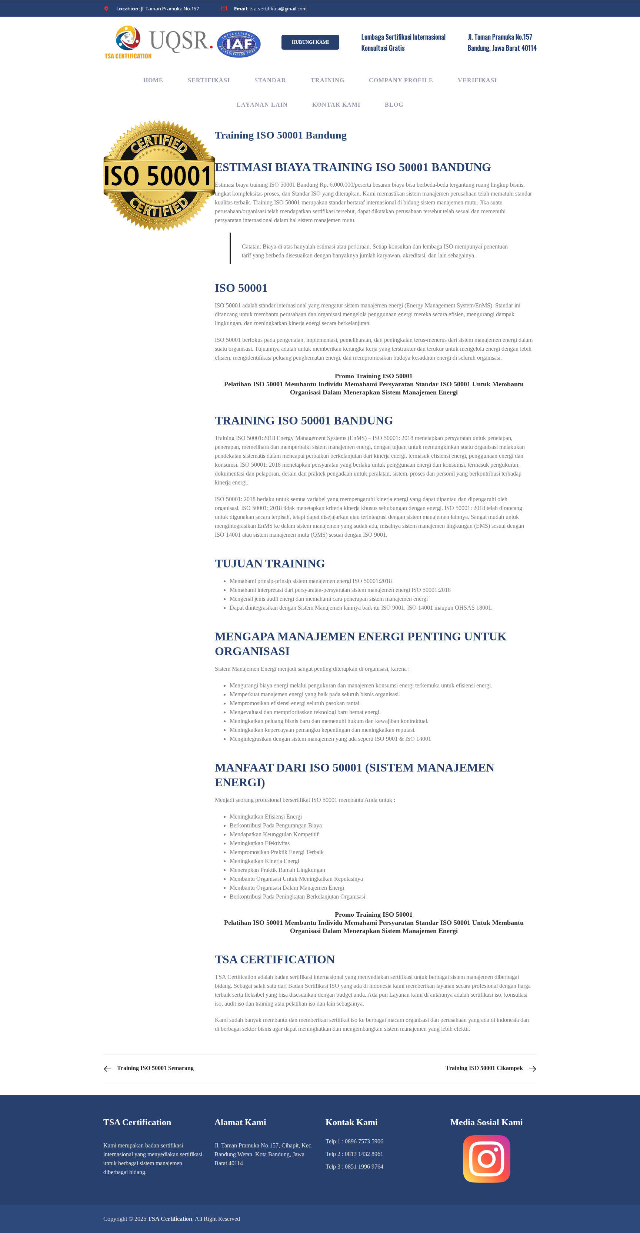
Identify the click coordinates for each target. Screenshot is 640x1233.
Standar (270, 80)
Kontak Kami (336, 104)
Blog (394, 104)
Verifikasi (477, 80)
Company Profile (401, 80)
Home (153, 80)
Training (327, 80)
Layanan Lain (262, 104)
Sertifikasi (209, 80)
